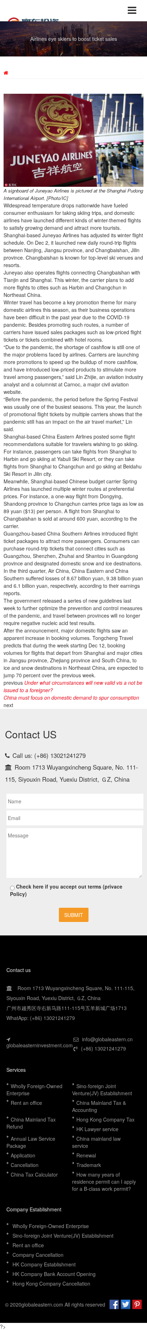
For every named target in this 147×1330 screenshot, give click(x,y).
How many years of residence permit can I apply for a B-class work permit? (104, 1181)
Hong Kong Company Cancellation (51, 1283)
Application (23, 1155)
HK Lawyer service (97, 1129)
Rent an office (26, 1102)
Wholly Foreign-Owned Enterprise (50, 1225)
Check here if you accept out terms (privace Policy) (66, 890)
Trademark (88, 1164)
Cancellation (25, 1164)
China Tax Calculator (34, 1174)
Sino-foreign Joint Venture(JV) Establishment (102, 1089)
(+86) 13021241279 (103, 1048)
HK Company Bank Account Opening (54, 1273)
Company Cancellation (38, 1254)
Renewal (86, 1155)
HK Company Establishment (44, 1264)
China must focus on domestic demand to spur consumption (71, 697)
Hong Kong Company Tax (105, 1119)
